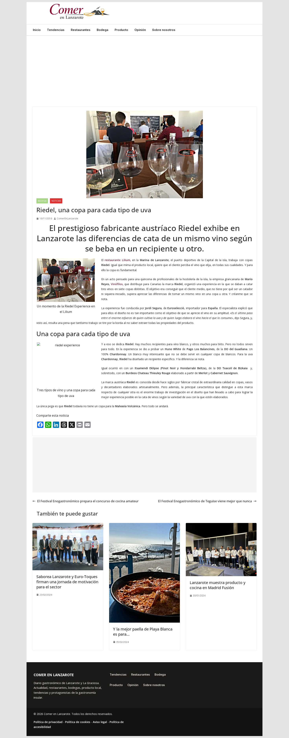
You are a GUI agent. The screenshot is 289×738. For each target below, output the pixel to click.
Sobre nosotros (163, 30)
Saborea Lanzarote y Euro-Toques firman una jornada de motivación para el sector (67, 582)
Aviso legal (100, 722)
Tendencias (55, 30)
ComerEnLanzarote (67, 218)
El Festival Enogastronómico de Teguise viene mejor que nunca (205, 501)
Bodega (102, 30)
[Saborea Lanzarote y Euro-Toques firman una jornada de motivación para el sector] (67, 526)
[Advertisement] (144, 77)
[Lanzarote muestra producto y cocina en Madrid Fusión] (221, 526)
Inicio (37, 30)
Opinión (140, 30)
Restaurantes (80, 30)
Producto (121, 30)
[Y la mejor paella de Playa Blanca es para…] (144, 526)
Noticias (56, 200)
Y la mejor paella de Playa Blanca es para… (142, 631)
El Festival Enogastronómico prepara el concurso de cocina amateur (88, 501)
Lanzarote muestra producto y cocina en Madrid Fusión (217, 585)
